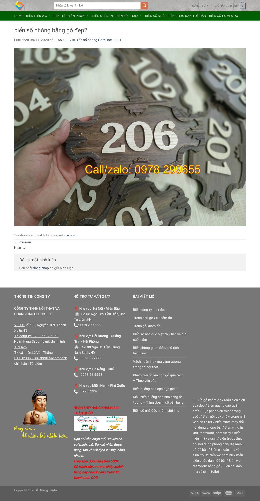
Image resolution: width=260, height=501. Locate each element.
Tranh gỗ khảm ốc (146, 326)
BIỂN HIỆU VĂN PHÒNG (69, 16)
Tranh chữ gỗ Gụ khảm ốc (152, 318)
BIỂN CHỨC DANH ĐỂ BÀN (186, 16)
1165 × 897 (63, 40)
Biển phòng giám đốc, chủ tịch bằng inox (156, 350)
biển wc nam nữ (221, 455)
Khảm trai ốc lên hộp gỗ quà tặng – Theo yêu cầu (158, 378)
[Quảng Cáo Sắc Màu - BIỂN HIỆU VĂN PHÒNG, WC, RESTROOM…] (31, 5)
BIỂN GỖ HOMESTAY (224, 16)
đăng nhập (41, 268)
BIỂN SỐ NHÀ (155, 16)
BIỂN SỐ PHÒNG (127, 16)
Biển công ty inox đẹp (149, 310)
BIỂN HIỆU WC (36, 16)
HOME (18, 16)
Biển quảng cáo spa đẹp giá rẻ (156, 389)
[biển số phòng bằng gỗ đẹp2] (130, 137)
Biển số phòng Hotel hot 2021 (98, 40)
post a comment (67, 235)
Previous (23, 242)
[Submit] (144, 5)
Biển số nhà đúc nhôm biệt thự (156, 410)
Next (20, 248)
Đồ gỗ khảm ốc (209, 400)
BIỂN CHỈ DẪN (102, 16)
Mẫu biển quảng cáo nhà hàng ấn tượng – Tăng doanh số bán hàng (158, 399)
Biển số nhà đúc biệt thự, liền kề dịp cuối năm (159, 337)
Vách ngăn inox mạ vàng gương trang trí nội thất (157, 364)
